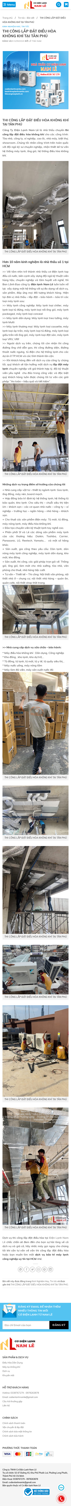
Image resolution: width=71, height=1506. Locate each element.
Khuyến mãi (8, 1375)
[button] (9, 4)
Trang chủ (7, 17)
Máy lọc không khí (11, 1367)
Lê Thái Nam (35, 41)
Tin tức (25, 26)
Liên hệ (6, 1405)
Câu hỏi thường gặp (12, 1401)
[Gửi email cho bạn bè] (38, 1269)
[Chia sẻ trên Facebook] (26, 1269)
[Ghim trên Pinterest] (44, 1269)
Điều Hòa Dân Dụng (12, 1362)
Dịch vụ (6, 1371)
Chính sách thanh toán (13, 1423)
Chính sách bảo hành (13, 1435)
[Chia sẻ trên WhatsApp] (20, 1269)
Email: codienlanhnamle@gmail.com (20, 1397)
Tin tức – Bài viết (26, 17)
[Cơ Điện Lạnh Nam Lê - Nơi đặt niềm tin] (35, 4)
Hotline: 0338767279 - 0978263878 (20, 1392)
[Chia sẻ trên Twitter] (32, 1269)
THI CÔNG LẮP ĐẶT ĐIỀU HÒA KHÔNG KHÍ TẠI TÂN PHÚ (39, 1284)
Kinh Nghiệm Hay (11, 26)
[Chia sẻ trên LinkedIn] (50, 1269)
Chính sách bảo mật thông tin (17, 1431)
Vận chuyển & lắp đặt (13, 1427)
